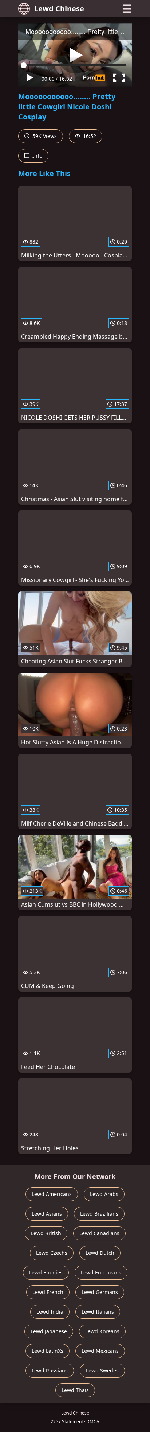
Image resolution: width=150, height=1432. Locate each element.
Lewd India (49, 1311)
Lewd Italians (98, 1311)
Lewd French (47, 1292)
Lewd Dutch (100, 1252)
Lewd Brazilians (99, 1213)
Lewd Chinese (59, 8)
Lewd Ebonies (46, 1272)
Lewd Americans (52, 1194)
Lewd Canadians (99, 1233)
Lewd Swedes (102, 1370)
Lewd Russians (50, 1370)
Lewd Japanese (49, 1331)
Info (36, 155)
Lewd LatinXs (47, 1350)
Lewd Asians (47, 1213)
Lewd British (46, 1233)
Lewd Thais (75, 1390)
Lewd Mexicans (100, 1350)
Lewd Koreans (102, 1331)
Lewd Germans (100, 1292)
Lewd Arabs (104, 1194)
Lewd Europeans (101, 1272)
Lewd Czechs (51, 1252)
